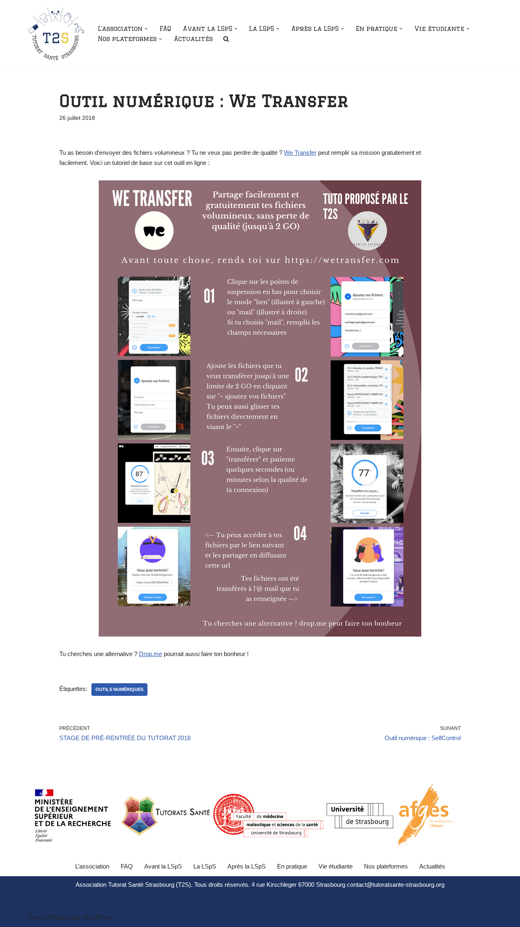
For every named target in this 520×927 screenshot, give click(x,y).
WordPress (98, 917)
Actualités (193, 38)
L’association (92, 866)
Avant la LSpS (163, 866)
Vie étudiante (335, 866)
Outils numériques (119, 689)
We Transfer (300, 152)
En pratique (292, 866)
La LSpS (204, 866)
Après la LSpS (247, 866)
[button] (146, 28)
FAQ (165, 28)
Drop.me (150, 653)
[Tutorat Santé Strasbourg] (56, 33)
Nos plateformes (386, 866)
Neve (35, 917)
